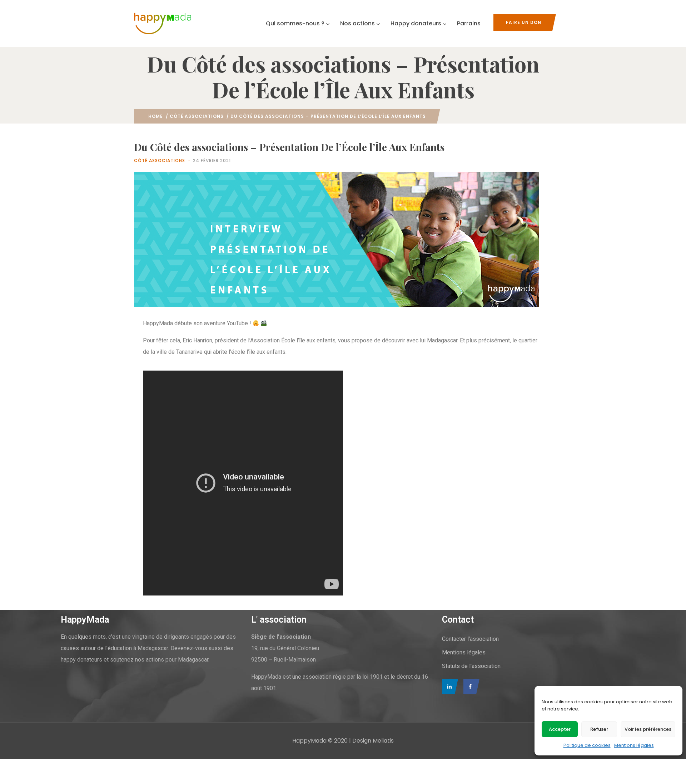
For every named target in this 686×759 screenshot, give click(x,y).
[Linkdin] (448, 686)
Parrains (469, 23)
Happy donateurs (416, 23)
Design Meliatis (373, 741)
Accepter (560, 729)
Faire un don (523, 22)
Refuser (599, 729)
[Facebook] (469, 686)
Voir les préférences (648, 729)
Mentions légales (634, 745)
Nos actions (357, 23)
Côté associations (197, 116)
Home (155, 116)
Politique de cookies (587, 745)
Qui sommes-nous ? (295, 23)
